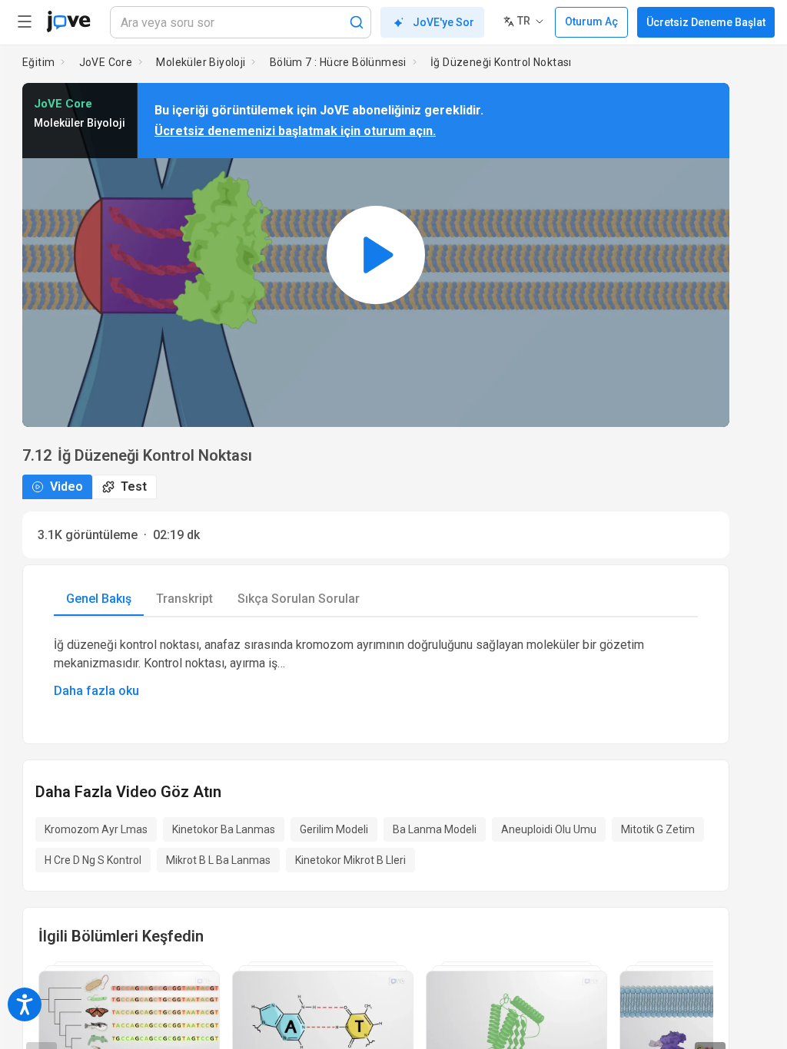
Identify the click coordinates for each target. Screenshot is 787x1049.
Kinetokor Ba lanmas (223, 829)
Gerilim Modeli (334, 829)
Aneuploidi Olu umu (548, 829)
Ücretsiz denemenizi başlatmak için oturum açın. (295, 131)
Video (66, 486)
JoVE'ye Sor (443, 22)
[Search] (356, 22)
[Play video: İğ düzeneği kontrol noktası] (375, 255)
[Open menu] (24, 21)
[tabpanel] (376, 668)
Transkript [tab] (184, 598)
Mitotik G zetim (658, 829)
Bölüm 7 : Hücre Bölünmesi (338, 62)
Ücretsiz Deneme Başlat (705, 22)
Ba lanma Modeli (435, 829)
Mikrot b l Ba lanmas (218, 860)
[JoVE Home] (68, 21)
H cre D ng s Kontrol (93, 860)
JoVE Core (106, 62)
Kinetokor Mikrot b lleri (350, 860)
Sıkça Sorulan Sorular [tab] (298, 598)
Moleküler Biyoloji (200, 62)
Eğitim (38, 62)
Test (134, 486)
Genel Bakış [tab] (98, 598)
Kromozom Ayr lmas (96, 829)
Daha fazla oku (96, 690)
